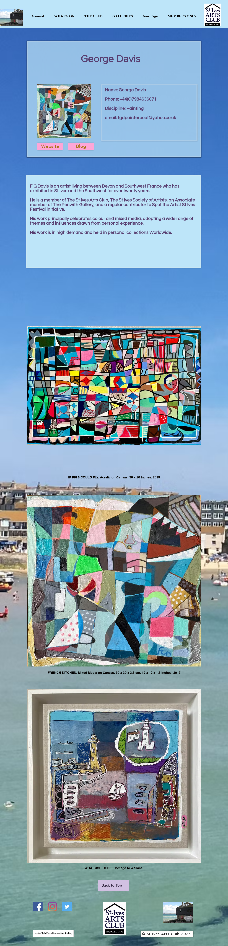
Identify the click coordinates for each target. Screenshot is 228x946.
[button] (64, 16)
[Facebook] (38, 906)
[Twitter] (67, 906)
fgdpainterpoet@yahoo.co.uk (147, 117)
